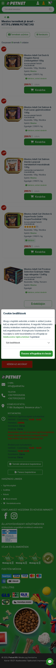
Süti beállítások (13, 342)
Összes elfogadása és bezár (36, 353)
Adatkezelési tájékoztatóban (16, 337)
